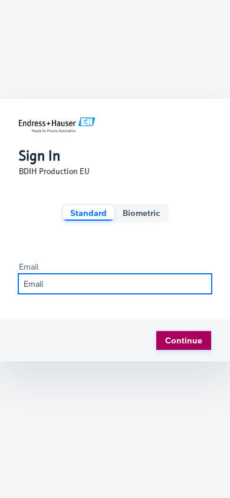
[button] (183, 340)
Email (29, 266)
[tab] (88, 213)
